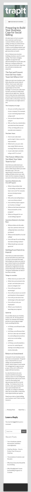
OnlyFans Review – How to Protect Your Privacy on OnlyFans (14, 451)
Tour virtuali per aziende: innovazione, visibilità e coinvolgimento (14, 443)
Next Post (22, 409)
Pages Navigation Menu (16, 21)
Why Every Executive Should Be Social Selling (16, 463)
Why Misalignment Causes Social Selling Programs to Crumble (14, 470)
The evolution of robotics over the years (15, 458)
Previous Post (10, 409)
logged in (15, 422)
